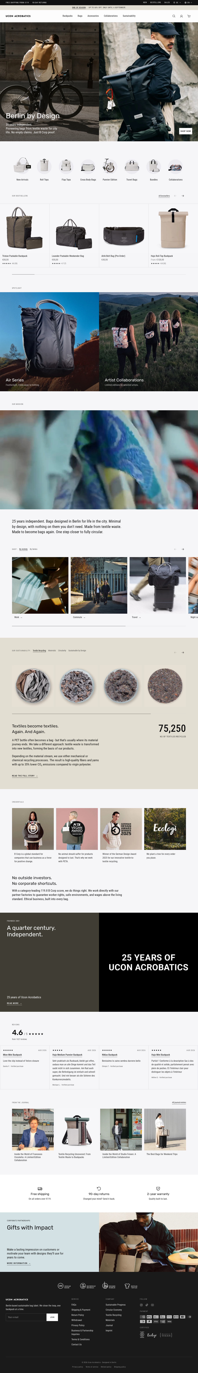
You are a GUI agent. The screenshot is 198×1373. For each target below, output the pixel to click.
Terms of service (92, 1367)
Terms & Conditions (80, 1339)
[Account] (181, 16)
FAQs (73, 1304)
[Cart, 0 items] (189, 16)
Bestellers (155, 2)
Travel (136, 617)
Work (18, 617)
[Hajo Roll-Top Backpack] (173, 228)
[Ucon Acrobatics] (18, 16)
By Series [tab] (33, 549)
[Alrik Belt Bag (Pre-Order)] (124, 228)
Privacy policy (77, 1367)
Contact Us (76, 1344)
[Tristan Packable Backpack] (24, 228)
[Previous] (175, 549)
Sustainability (129, 16)
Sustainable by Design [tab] (77, 650)
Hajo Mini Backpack (160, 1054)
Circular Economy (114, 1309)
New (145, 2)
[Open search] (174, 16)
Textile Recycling (113, 1315)
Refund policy (106, 1367)
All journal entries (179, 1102)
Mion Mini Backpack (12, 1054)
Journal (109, 1325)
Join (52, 1317)
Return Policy (77, 1315)
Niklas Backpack (109, 1054)
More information (19, 1263)
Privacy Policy (78, 1325)
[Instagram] (141, 1305)
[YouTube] (152, 1305)
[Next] (183, 549)
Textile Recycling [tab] (39, 650)
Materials (110, 1320)
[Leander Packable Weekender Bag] (74, 228)
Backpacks (67, 16)
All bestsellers (164, 196)
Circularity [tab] (62, 650)
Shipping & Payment (80, 1309)
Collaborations (111, 16)
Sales (167, 2)
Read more (14, 1003)
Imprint (109, 1330)
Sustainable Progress (116, 1304)
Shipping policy (120, 1367)
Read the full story (25, 776)
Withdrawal (76, 1320)
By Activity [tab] (23, 549)
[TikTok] (146, 1305)
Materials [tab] (52, 650)
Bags (80, 16)
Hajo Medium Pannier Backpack (67, 1054)
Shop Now (185, 131)
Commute (79, 617)
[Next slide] (183, 196)
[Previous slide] (175, 196)
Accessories (93, 16)
